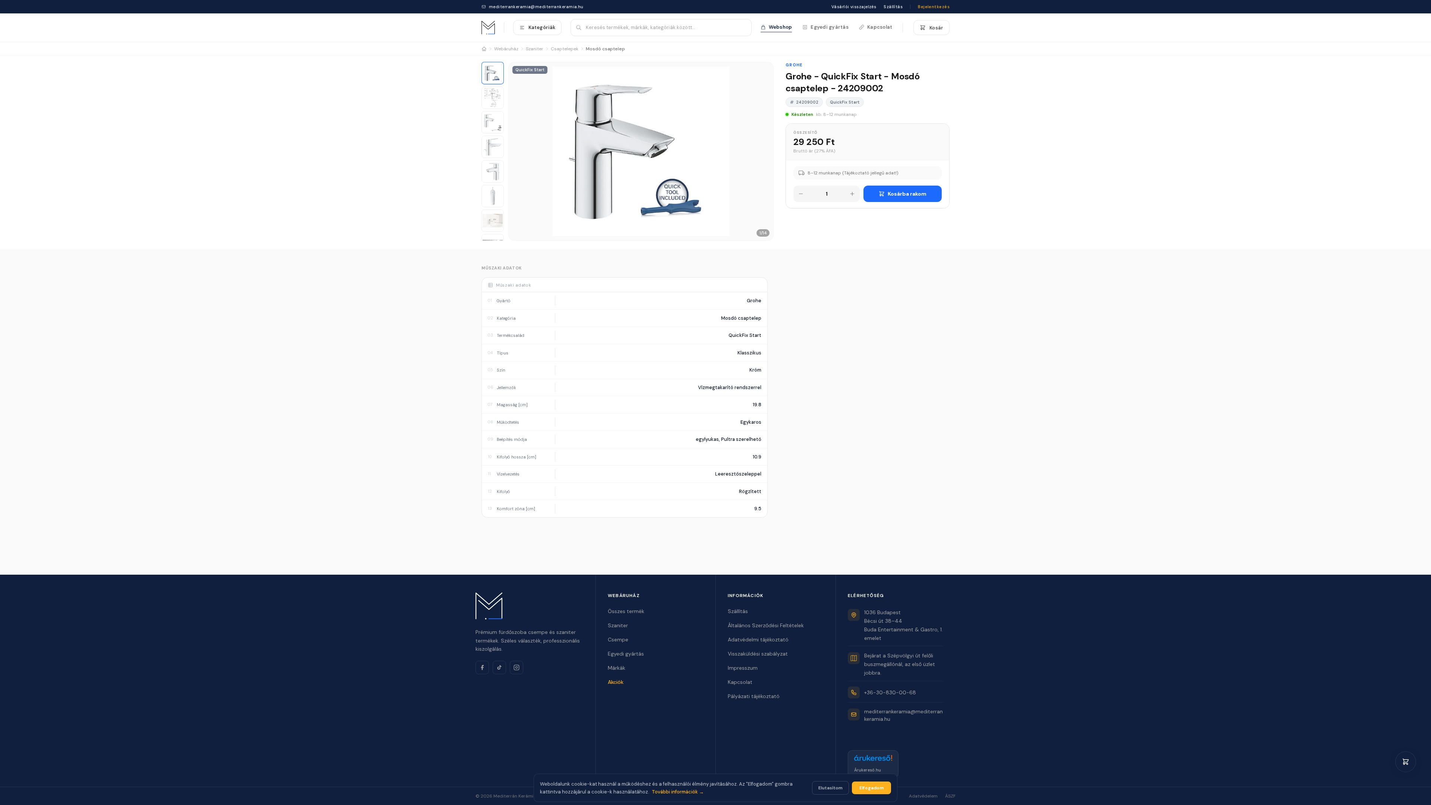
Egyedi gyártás (830, 27)
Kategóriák (541, 27)
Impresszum (743, 667)
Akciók (615, 682)
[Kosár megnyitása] (1405, 761)
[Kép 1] (492, 73)
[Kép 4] (492, 147)
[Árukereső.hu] (873, 760)
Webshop (780, 27)
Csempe (618, 639)
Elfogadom (871, 788)
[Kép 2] (492, 97)
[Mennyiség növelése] (852, 194)
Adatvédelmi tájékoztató (758, 639)
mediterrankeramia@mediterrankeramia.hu (536, 6)
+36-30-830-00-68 (890, 692)
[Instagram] (516, 667)
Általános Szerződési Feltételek (766, 625)
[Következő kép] (764, 151)
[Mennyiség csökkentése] (800, 194)
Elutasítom (830, 788)
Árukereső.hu (867, 770)
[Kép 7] (492, 220)
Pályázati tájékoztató (754, 696)
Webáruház (506, 49)
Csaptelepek (564, 49)
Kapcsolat (879, 27)
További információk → (678, 792)
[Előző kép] (518, 151)
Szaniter (534, 49)
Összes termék (626, 611)
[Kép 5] (492, 171)
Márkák (616, 667)
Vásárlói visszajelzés (853, 6)
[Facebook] (482, 667)
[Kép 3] (492, 122)
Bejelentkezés (934, 6)
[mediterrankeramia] (488, 27)
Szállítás (893, 6)
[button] (641, 151)
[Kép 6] (492, 196)
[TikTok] (499, 667)
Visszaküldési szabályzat (758, 653)
